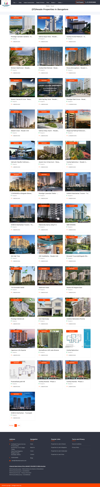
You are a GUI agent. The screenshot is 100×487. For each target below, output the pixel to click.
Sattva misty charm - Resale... (49, 131)
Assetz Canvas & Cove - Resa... (21, 99)
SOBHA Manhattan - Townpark (21, 413)
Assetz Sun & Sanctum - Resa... (49, 162)
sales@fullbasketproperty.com (19, 460)
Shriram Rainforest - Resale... (21, 68)
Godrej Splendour (73, 350)
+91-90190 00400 (91, 2)
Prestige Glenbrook (17, 319)
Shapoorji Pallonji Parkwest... (76, 131)
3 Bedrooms (16, 41)
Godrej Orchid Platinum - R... (76, 36)
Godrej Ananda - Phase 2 (47, 381)
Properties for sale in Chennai (58, 444)
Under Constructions (29, 2)
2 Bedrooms (44, 73)
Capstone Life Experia (18, 350)
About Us (32, 447)
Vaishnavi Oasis (44, 287)
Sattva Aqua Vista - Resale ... (48, 36)
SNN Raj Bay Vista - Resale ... (48, 99)
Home (48, 6)
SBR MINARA (71, 225)
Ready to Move (40, 2)
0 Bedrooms (16, 73)
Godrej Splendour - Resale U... (77, 162)
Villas (20, 2)
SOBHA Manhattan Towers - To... (78, 193)
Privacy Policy (75, 447)
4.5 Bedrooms (72, 104)
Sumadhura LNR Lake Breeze (49, 350)
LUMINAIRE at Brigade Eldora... (21, 193)
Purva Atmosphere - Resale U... (77, 68)
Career (32, 451)
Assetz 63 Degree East (74, 287)
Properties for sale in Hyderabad (59, 451)
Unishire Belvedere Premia (76, 319)
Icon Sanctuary (44, 319)
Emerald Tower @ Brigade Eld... (77, 256)
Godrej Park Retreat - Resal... (48, 68)
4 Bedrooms (44, 104)
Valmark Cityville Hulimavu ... (20, 162)
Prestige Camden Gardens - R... (21, 36)
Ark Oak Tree (15, 256)
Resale (53, 2)
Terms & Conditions (76, 444)
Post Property (79, 2)
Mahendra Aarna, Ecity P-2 (48, 225)
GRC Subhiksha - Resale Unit (48, 256)
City (14, 2)
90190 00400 (14, 457)
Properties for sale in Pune (57, 454)
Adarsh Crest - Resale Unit (20, 131)
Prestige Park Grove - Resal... (76, 99)
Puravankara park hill (18, 381)
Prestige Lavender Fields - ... (48, 193)
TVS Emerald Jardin (17, 287)
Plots (47, 2)
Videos (60, 2)
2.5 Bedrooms (72, 135)
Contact (32, 454)
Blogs (31, 458)
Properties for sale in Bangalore (59, 447)
